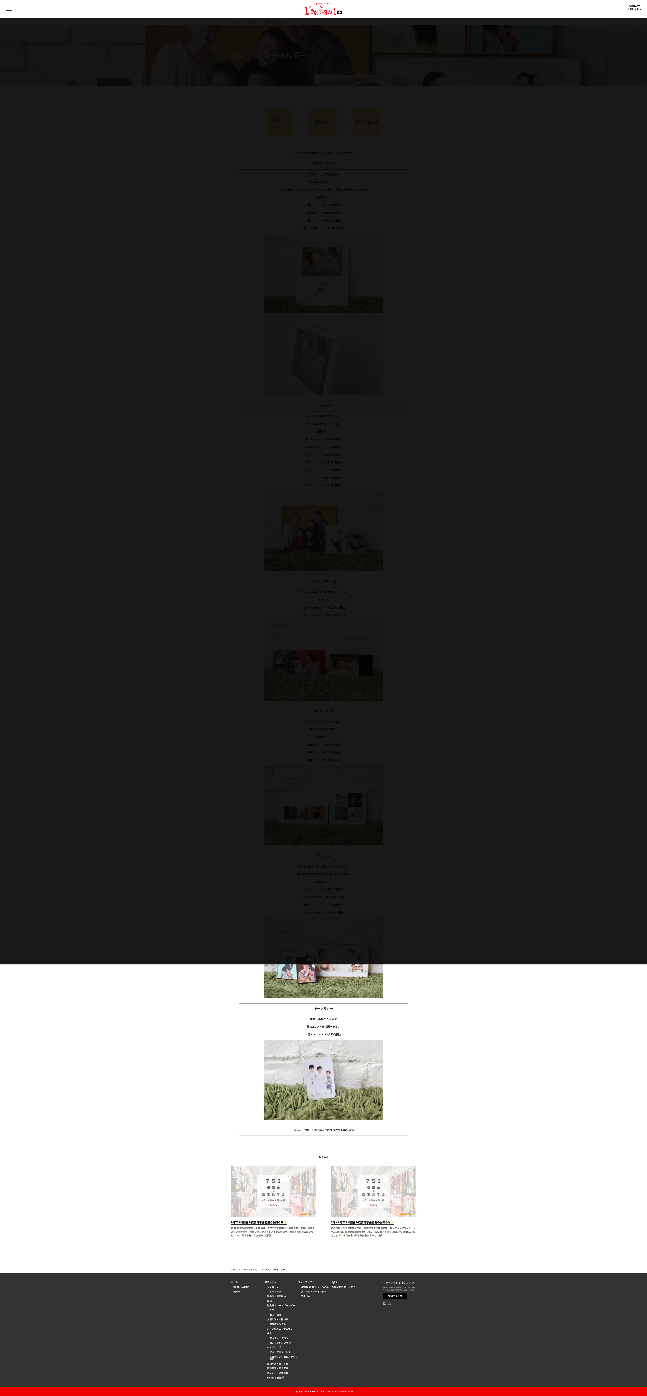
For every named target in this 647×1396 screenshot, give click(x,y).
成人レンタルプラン (280, 1342)
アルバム (305, 1296)
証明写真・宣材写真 (277, 1363)
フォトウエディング (280, 1352)
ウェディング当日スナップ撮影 (284, 1358)
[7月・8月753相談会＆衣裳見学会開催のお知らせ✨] (373, 1191)
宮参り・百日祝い (276, 1296)
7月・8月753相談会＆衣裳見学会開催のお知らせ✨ (362, 1222)
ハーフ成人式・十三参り (280, 1328)
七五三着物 (275, 1314)
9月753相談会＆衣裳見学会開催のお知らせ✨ (259, 1222)
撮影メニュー (272, 1282)
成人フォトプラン (279, 1338)
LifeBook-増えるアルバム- (315, 1286)
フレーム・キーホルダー (314, 1291)
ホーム (234, 1269)
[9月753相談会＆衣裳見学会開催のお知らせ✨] (273, 1191)
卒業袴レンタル (278, 1324)
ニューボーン (274, 1291)
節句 (269, 1300)
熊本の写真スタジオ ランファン (323, 9)
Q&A (334, 1282)
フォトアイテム (249, 1269)
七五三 (270, 1310)
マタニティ (273, 1286)
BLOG (236, 1291)
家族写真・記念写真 (277, 1368)
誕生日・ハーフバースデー (281, 1305)
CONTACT (634, 7)
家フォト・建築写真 (277, 1372)
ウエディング (274, 1347)
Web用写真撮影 (275, 1377)
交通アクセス (395, 1296)
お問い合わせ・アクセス (345, 1286)
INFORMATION (241, 1286)
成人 (269, 1333)
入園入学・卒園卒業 (277, 1319)
